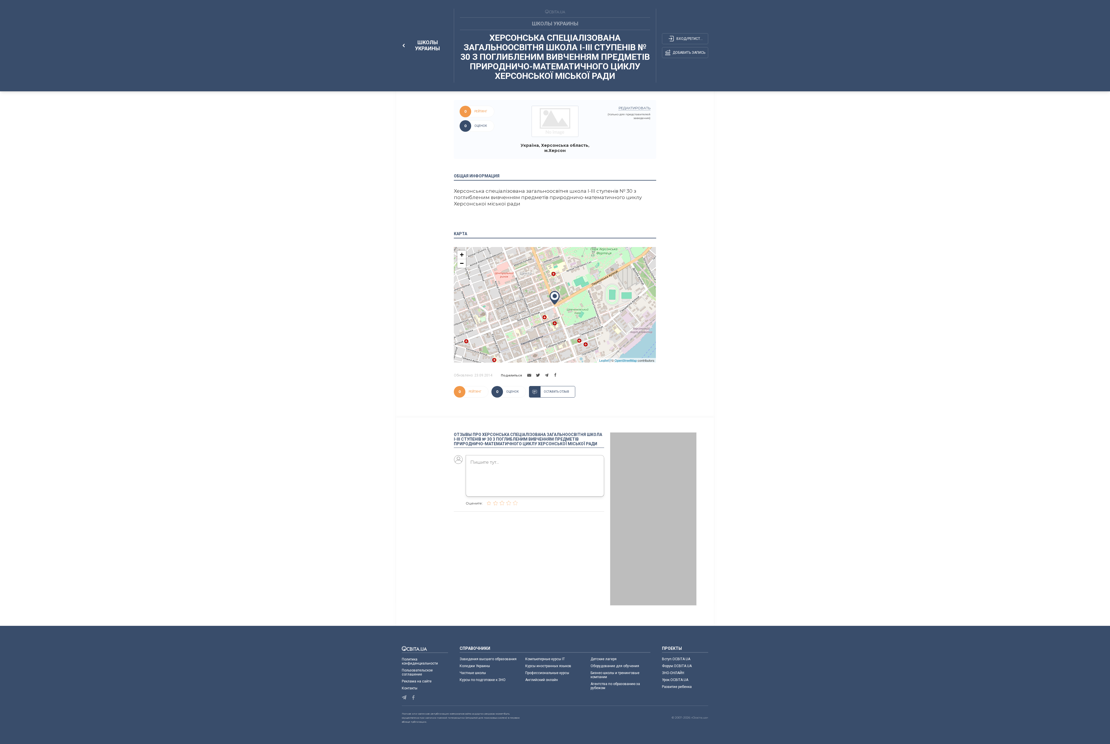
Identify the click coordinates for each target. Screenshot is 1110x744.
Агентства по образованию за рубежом (615, 686)
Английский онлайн (541, 680)
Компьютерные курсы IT (545, 659)
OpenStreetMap (626, 360)
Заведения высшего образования (488, 659)
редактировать (634, 108)
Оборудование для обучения (615, 666)
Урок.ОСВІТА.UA (675, 680)
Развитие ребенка (677, 687)
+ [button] (462, 254)
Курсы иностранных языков (548, 666)
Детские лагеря (604, 659)
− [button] (462, 263)
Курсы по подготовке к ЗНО (483, 680)
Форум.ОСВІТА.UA (677, 666)
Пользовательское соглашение (417, 672)
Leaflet (604, 360)
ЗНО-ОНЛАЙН (673, 673)
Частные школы (473, 673)
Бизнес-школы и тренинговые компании (615, 675)
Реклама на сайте (417, 681)
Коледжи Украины (475, 666)
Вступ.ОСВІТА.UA (676, 659)
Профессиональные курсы (547, 673)
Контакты (409, 688)
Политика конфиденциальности (420, 661)
